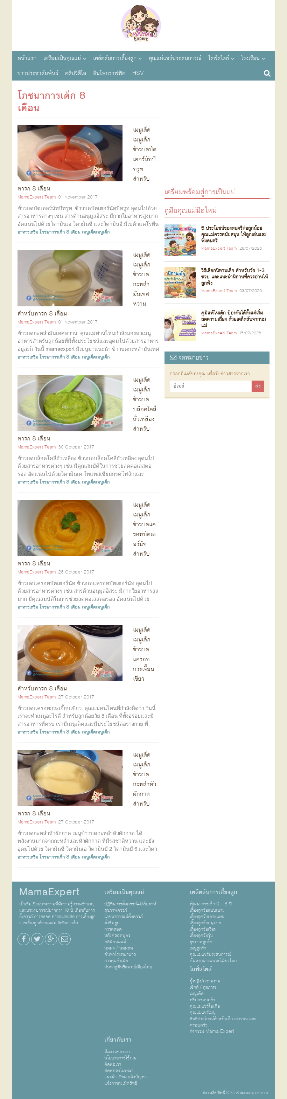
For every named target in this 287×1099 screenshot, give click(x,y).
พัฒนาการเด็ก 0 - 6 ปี (211, 904)
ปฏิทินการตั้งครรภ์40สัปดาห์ (130, 904)
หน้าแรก (27, 58)
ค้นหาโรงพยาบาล (120, 954)
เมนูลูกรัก (198, 948)
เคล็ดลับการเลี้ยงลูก (114, 58)
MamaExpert (143, 25)
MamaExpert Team (37, 197)
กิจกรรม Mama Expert (212, 1031)
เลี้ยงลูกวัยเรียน (203, 929)
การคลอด (113, 929)
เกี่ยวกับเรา (117, 1039)
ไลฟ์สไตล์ (218, 58)
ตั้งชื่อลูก (111, 923)
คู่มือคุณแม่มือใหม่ (190, 210)
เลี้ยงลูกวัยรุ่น (201, 935)
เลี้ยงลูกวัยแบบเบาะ (207, 910)
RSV (138, 73)
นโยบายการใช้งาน (120, 1058)
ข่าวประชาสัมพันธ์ (38, 73)
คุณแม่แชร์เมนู (203, 1012)
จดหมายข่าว (192, 358)
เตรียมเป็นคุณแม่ (62, 58)
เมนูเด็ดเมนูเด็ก (96, 232)
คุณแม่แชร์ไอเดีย (205, 1006)
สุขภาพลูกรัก (201, 942)
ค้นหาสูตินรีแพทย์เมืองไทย (128, 967)
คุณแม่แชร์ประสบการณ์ (175, 58)
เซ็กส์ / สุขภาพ (203, 987)
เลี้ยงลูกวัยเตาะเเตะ (207, 916)
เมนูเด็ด (197, 993)
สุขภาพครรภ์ (115, 910)
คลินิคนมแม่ (115, 942)
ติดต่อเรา (112, 1064)
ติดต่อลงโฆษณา (118, 1070)
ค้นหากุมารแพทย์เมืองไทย (213, 961)
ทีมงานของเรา (117, 1052)
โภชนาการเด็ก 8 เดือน (60, 232)
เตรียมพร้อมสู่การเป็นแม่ (199, 191)
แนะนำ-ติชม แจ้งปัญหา (125, 1077)
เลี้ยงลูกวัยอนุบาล (205, 923)
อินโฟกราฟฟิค (109, 73)
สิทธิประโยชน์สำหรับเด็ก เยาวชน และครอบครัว (223, 1022)
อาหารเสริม (28, 232)
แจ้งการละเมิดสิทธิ (120, 1083)
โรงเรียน (250, 58)
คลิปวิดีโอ (75, 73)
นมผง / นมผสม (118, 948)
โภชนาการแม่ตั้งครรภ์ (123, 916)
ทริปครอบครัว (202, 1000)
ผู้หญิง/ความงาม (205, 981)
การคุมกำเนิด (116, 961)
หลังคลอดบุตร (117, 935)
